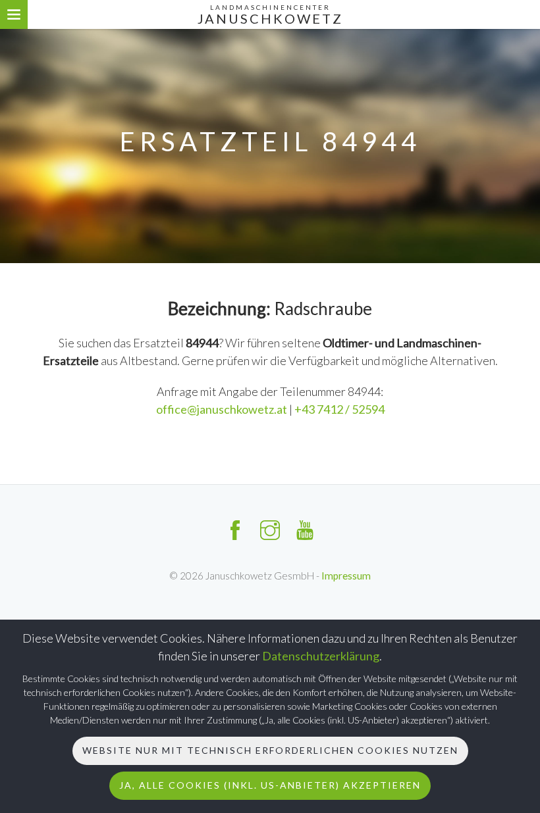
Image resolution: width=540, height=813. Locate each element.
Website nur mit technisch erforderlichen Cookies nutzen (270, 750)
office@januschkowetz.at (222, 409)
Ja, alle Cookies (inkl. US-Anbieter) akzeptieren (270, 785)
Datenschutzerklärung (320, 656)
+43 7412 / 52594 (339, 409)
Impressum (346, 575)
